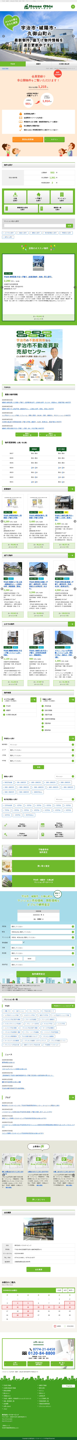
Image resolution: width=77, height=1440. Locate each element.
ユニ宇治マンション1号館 (12, 1015)
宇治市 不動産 (5, 68)
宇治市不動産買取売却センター (10, 1427)
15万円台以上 (30, 815)
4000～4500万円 (53, 787)
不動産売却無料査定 (44, 1403)
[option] (38, 36)
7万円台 (7, 810)
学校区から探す (66, 233)
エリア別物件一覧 (44, 1398)
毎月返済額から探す (51, 233)
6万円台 (68, 805)
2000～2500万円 (65, 782)
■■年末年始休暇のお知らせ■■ (11, 1082)
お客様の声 (42, 1395)
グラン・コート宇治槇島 (32, 1032)
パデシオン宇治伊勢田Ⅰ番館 (12, 1032)
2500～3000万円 (9, 787)
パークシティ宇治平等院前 (51, 1032)
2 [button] (38, 60)
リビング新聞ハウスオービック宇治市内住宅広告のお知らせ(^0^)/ (23, 1133)
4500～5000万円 (68, 787)
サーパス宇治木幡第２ (49, 1028)
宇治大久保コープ (49, 1011)
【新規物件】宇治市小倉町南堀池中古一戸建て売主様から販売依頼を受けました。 (28, 1075)
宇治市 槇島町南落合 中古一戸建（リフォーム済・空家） (13, 653)
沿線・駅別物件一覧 (9, 1401)
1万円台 (19, 805)
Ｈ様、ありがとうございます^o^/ (38, 1171)
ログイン (41, 1390)
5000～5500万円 (9, 792)
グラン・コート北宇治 (33, 1023)
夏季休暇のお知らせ (8, 1062)
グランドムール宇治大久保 (12, 1045)
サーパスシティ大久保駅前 (12, 1040)
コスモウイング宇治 (29, 1015)
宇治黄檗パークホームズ (51, 1045)
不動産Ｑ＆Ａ (7, 1395)
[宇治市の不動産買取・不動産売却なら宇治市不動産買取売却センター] (38, 379)
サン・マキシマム (34, 1011)
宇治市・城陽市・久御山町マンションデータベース (17, 1398)
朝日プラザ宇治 (44, 1015)
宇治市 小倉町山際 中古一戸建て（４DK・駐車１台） (64, 518)
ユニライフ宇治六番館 (11, 1028)
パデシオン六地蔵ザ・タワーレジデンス (35, 1040)
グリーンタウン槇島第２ (48, 1019)
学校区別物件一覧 (44, 1401)
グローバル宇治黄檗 (30, 1019)
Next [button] (73, 36)
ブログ (5, 1409)
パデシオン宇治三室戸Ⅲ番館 (12, 1019)
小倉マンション (20, 1011)
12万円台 (57, 810)
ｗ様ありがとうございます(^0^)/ (12, 1171)
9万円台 (26, 810)
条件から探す (8, 237)
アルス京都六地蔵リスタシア (29, 1036)
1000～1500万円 (36, 782)
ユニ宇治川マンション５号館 (61, 1015)
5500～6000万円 (24, 792)
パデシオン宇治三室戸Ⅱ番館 (29, 1028)
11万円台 (47, 810)
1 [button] (35, 60)
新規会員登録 (7, 1390)
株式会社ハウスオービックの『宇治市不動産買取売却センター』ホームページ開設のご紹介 (31, 1105)
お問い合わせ (7, 1406)
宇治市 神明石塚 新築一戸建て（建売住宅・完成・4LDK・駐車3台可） (64, 584)
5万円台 (58, 805)
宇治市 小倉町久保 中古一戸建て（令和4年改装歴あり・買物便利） (38, 653)
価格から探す (36, 233)
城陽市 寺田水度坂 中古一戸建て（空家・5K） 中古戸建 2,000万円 (23, 428)
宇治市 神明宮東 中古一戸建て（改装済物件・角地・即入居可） (28, 277)
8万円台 (16, 810)
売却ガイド (42, 1393)
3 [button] (42, 60)
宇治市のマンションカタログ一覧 (63, 1006)
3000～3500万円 (24, 787)
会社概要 (6, 1403)
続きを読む (14, 1185)
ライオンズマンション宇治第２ (13, 1023)
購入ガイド (7, 1393)
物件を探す (42, 1388)
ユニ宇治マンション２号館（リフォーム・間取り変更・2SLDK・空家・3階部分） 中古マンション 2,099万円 (36, 415)
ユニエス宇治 (61, 1023)
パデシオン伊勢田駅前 (11, 1036)
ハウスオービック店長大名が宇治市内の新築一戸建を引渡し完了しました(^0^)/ (27, 1112)
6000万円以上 (38, 792)
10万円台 (36, 810)
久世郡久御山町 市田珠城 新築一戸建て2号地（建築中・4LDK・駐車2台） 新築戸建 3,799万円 (31, 422)
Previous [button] (3, 36)
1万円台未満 (8, 805)
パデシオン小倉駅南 (48, 1036)
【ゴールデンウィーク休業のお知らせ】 (14, 1069)
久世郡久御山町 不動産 (10, 1388)
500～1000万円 (21, 782)
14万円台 (7, 815)
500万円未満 (8, 782)
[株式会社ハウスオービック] (38, 7)
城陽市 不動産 (43, 1385)
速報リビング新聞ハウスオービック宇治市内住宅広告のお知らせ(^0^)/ (24, 1118)
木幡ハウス (8, 1011)
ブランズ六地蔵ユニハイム (58, 1040)
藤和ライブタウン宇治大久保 (32, 1045)
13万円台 (68, 810)
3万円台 (39, 805)
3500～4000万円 (39, 787)
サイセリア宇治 (48, 1023)
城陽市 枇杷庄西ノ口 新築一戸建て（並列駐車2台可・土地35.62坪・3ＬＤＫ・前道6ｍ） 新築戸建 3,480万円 (36, 402)
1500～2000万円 (50, 782)
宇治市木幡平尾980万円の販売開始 (13, 1088)
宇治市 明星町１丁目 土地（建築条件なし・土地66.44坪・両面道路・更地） (13, 584)
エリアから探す (9, 233)
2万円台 (29, 805)
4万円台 (49, 805)
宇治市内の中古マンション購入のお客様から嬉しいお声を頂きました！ (63, 1174)
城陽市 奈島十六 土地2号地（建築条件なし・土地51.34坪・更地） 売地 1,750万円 (28, 409)
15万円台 (17, 815)
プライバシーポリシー (45, 1406)
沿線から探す (23, 233)
